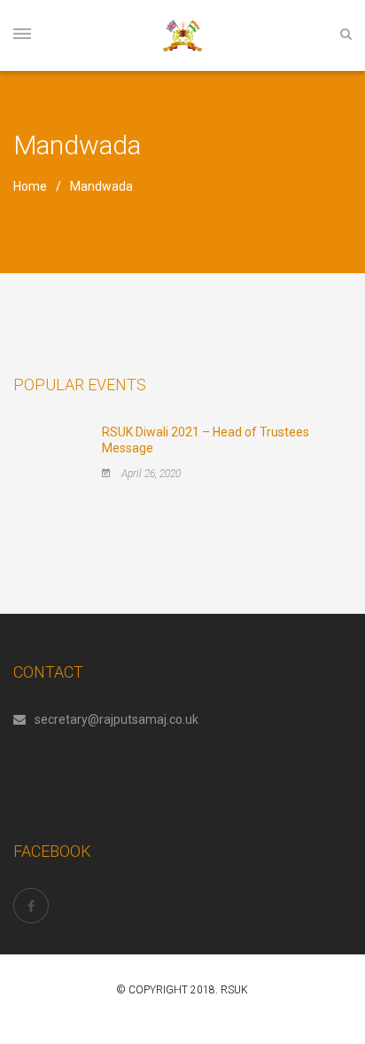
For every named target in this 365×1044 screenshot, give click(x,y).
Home (30, 186)
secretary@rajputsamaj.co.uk (116, 719)
